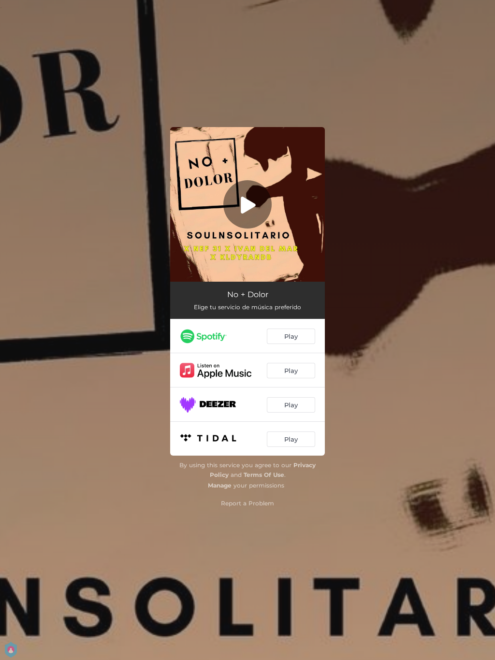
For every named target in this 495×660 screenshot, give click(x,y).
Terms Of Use (264, 474)
